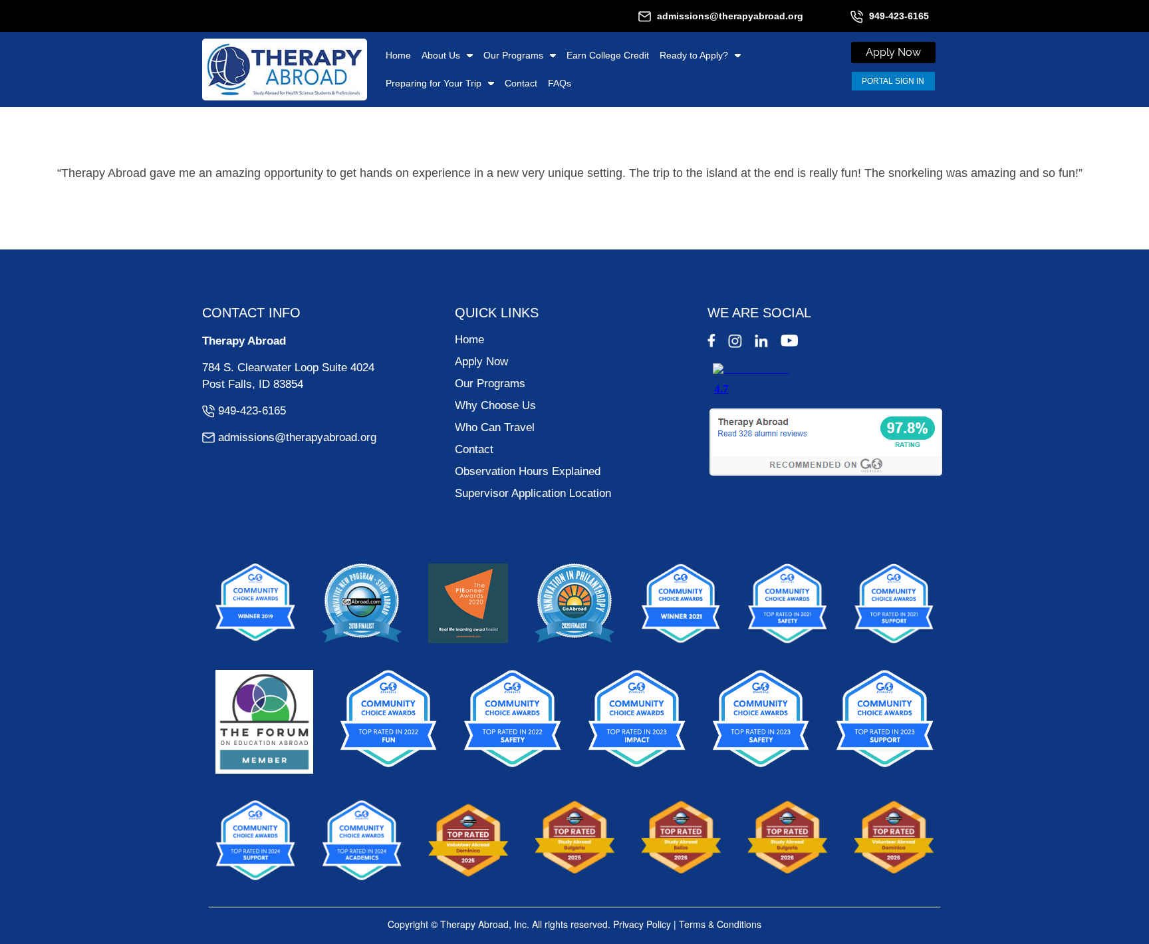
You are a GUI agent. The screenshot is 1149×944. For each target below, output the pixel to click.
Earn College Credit (608, 55)
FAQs (559, 83)
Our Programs (513, 55)
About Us (441, 55)
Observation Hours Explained (527, 471)
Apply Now (481, 361)
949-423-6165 (899, 16)
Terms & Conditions (720, 924)
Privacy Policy (642, 924)
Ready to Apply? (694, 55)
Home (398, 55)
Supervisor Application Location (533, 493)
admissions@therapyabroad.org (730, 16)
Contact (521, 83)
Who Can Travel (495, 427)
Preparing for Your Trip (433, 83)
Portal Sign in (893, 81)
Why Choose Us (495, 405)
